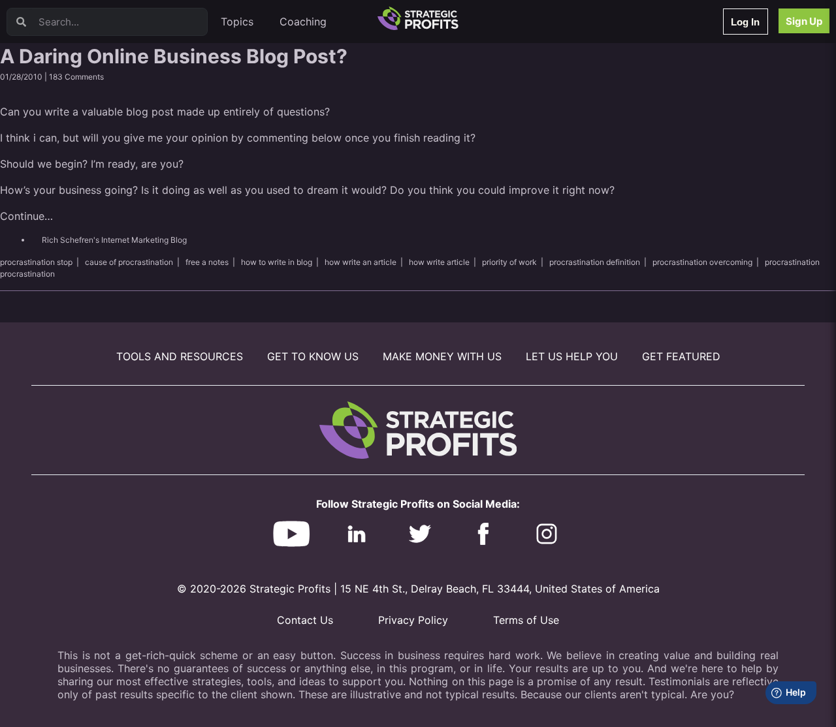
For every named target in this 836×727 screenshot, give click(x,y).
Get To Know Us (313, 356)
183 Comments (76, 77)
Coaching (303, 21)
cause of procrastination (129, 262)
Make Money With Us (442, 356)
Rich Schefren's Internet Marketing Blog (114, 240)
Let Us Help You (572, 356)
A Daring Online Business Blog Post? (173, 56)
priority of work (509, 262)
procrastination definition (594, 262)
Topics (237, 21)
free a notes (207, 262)
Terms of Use (526, 619)
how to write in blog (276, 262)
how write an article (360, 262)
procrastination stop (36, 262)
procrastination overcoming (702, 262)
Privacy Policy (413, 619)
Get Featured (681, 356)
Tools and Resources (179, 356)
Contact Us (305, 619)
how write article (439, 262)
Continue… (26, 216)
